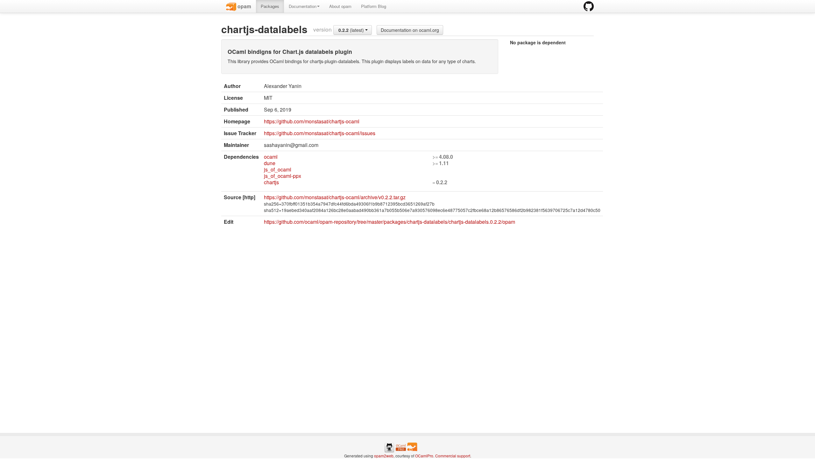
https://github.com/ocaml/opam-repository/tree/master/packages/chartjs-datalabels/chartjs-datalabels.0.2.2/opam (389, 221)
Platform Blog (373, 6)
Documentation (302, 6)
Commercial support (452, 455)
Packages (270, 6)
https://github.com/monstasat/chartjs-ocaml (311, 121)
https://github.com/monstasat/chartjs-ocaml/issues (319, 133)
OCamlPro (424, 455)
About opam (340, 6)
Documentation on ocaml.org (410, 30)
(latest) (351, 30)
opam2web (383, 455)
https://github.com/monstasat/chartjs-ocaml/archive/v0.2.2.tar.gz (335, 197)
